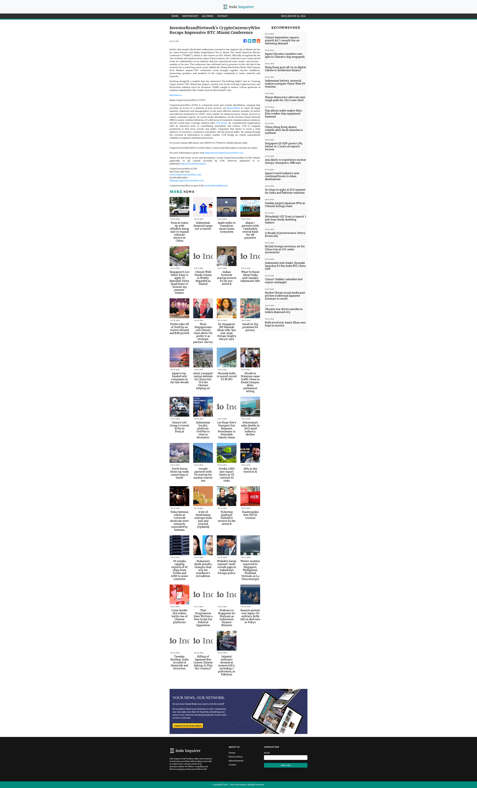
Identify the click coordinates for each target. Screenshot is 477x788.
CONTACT (222, 16)
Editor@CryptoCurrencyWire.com (186, 180)
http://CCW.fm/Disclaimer (193, 163)
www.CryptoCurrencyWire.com (185, 174)
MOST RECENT (190, 16)
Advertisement (236, 760)
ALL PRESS (207, 16)
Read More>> (176, 95)
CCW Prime (221, 123)
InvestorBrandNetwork (215, 185)
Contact (232, 764)
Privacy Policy (236, 756)
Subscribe (286, 765)
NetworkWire (233, 108)
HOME (175, 16)
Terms (232, 752)
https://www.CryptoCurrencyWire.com (224, 153)
